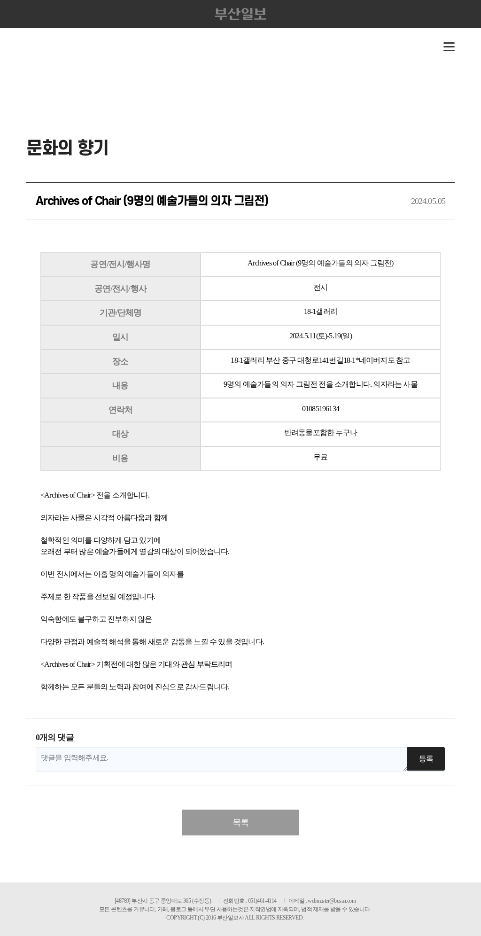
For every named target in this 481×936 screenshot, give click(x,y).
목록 (240, 822)
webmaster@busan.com (332, 900)
